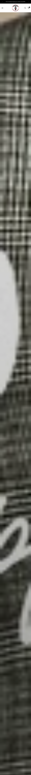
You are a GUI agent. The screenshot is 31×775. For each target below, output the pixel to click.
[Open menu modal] (2, 8)
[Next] (28, 2)
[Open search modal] (25, 8)
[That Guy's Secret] (15, 8)
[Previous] (2, 2)
